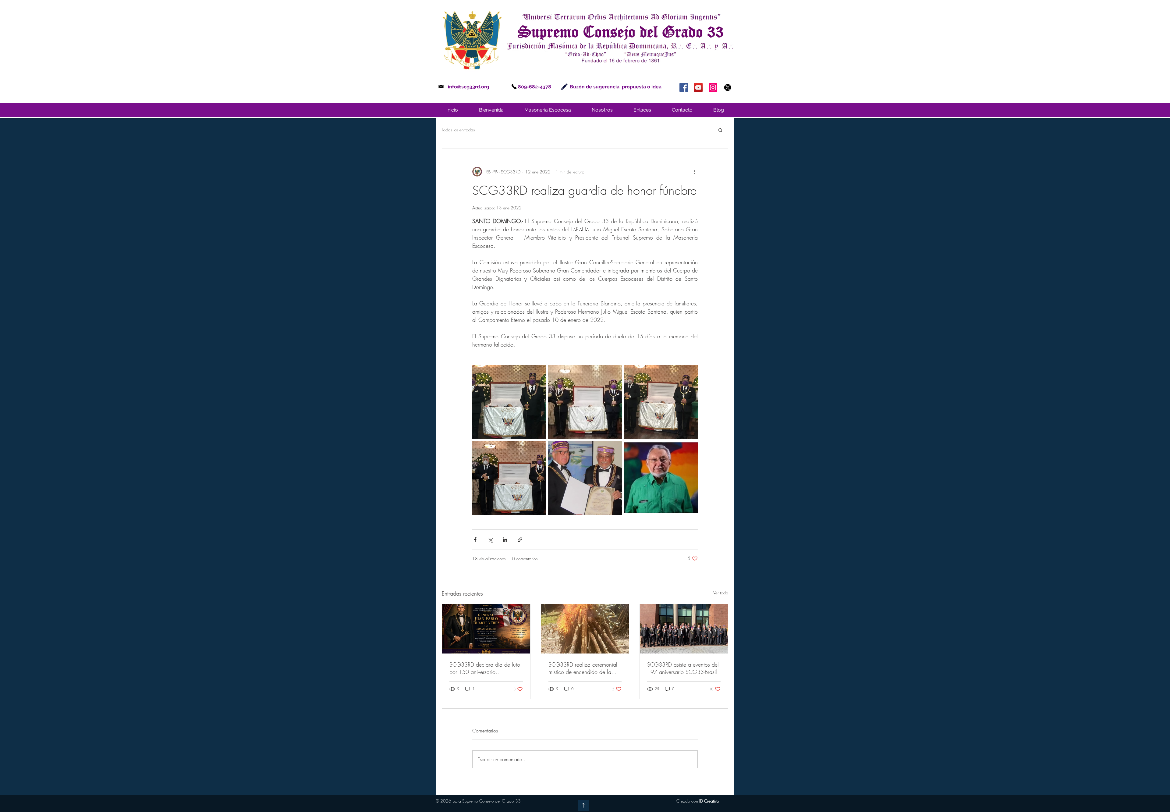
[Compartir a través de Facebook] (475, 540)
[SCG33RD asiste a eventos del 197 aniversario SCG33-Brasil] (684, 629)
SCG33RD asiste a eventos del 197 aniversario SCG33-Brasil (683, 668)
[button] (547, 110)
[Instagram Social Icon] (713, 87)
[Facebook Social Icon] (683, 87)
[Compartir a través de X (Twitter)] (490, 540)
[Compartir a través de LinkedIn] (505, 540)
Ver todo (720, 593)
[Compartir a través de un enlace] (520, 540)
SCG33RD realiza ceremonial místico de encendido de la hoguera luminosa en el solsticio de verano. (582, 668)
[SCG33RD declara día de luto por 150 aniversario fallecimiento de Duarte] (486, 629)
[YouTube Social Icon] (698, 87)
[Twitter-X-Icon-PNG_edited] (727, 87)
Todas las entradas (458, 130)
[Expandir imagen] (509, 402)
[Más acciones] (694, 171)
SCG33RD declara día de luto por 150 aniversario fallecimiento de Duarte (484, 668)
